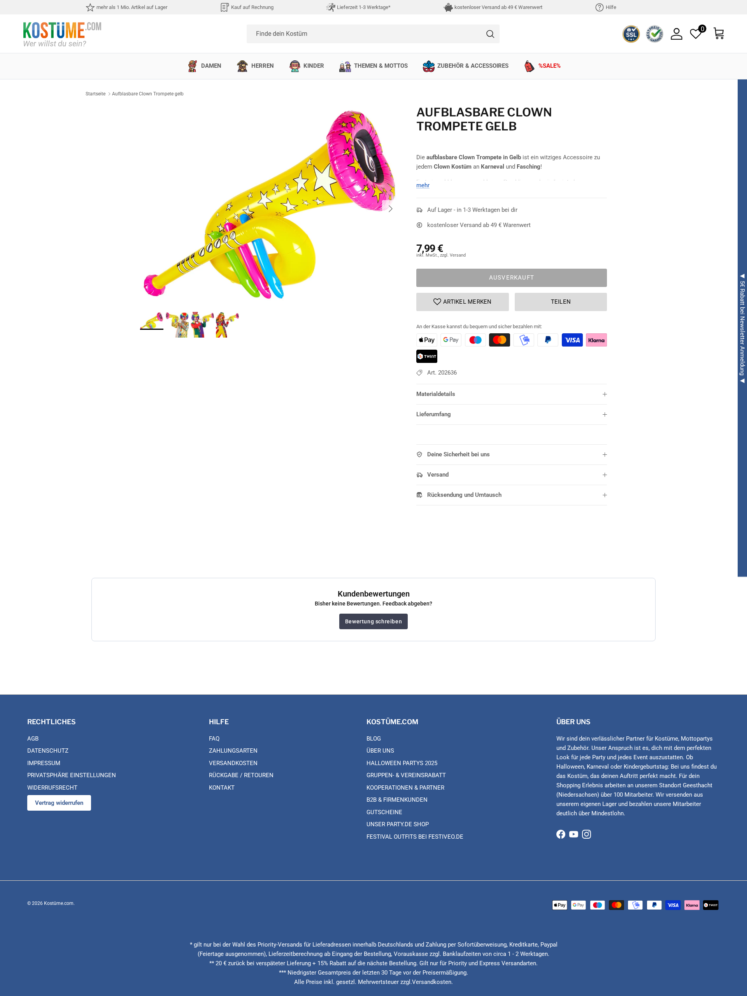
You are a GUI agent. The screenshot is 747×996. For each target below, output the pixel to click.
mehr (423, 185)
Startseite (95, 94)
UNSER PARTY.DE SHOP (397, 824)
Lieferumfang (433, 414)
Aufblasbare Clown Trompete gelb (148, 94)
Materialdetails (435, 394)
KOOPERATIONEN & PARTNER (405, 787)
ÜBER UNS (380, 750)
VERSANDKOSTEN (233, 763)
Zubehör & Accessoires (473, 65)
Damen (211, 65)
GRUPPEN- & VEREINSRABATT (406, 775)
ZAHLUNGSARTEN (233, 750)
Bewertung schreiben (373, 621)
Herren (262, 65)
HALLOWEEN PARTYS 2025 (401, 763)
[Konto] (677, 34)
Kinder (313, 65)
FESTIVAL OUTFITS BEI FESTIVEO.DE (414, 836)
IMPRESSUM (43, 763)
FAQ (214, 738)
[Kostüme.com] (62, 33)
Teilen (561, 301)
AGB (33, 738)
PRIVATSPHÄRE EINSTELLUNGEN (71, 775)
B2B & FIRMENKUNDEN (397, 799)
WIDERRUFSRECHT (52, 787)
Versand (438, 474)
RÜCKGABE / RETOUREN (241, 775)
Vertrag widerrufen (59, 802)
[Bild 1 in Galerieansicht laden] (269, 204)
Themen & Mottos (381, 65)
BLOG (373, 738)
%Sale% (549, 65)
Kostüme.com (59, 903)
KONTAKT (222, 787)
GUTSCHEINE (384, 812)
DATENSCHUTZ (47, 750)
